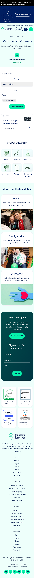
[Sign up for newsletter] (17, 55)
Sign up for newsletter (17, 60)
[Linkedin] (23, 572)
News (11, 36)
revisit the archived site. (18, 4)
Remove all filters (17, 107)
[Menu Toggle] (31, 29)
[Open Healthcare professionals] (23, 25)
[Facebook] (6, 572)
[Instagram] (10, 572)
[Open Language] (32, 25)
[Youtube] (28, 572)
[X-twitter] (15, 572)
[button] (1, 15)
